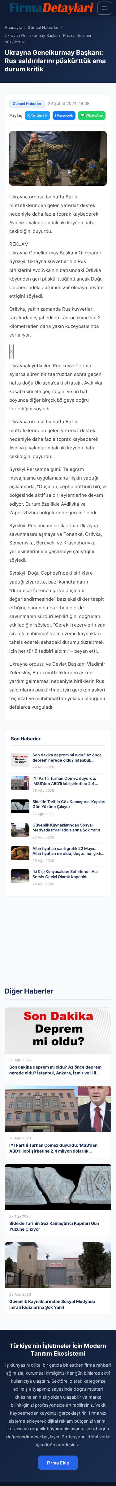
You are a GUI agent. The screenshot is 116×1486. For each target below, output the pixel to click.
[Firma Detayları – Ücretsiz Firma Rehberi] (51, 8)
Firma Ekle (58, 1462)
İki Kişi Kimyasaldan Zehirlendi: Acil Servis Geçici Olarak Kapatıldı (65, 874)
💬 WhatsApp (91, 115)
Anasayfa (13, 27)
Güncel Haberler (43, 27)
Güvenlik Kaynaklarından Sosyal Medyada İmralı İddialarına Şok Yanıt (66, 828)
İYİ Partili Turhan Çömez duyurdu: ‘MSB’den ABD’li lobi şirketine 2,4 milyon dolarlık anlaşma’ (64, 783)
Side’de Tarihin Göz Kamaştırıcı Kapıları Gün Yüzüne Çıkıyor (68, 804)
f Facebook (64, 115)
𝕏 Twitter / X (37, 115)
